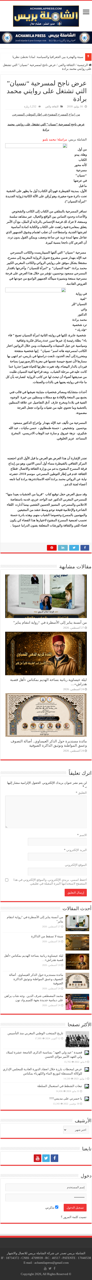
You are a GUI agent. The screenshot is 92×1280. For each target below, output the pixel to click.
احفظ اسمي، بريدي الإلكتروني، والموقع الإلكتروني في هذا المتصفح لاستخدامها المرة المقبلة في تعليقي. (50, 881)
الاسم (82, 835)
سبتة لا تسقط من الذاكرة (47, 936)
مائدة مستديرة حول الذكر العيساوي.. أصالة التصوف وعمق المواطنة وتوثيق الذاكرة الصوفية (49, 743)
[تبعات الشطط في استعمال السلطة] (86, 1086)
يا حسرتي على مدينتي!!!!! (65, 1098)
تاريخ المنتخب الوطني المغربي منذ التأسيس (35, 1033)
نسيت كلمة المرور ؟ (74, 1217)
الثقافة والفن (66, 65)
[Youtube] (37, 1158)
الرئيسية (83, 65)
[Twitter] (46, 1158)
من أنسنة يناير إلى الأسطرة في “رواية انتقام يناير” (50, 622)
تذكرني (50, 1207)
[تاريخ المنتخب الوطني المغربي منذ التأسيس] (77, 1039)
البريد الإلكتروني (75, 850)
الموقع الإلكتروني (76, 865)
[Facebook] (54, 1158)
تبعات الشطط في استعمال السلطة (59, 1086)
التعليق (81, 792)
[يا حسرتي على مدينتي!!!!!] (86, 1098)
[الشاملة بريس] (46, 15)
